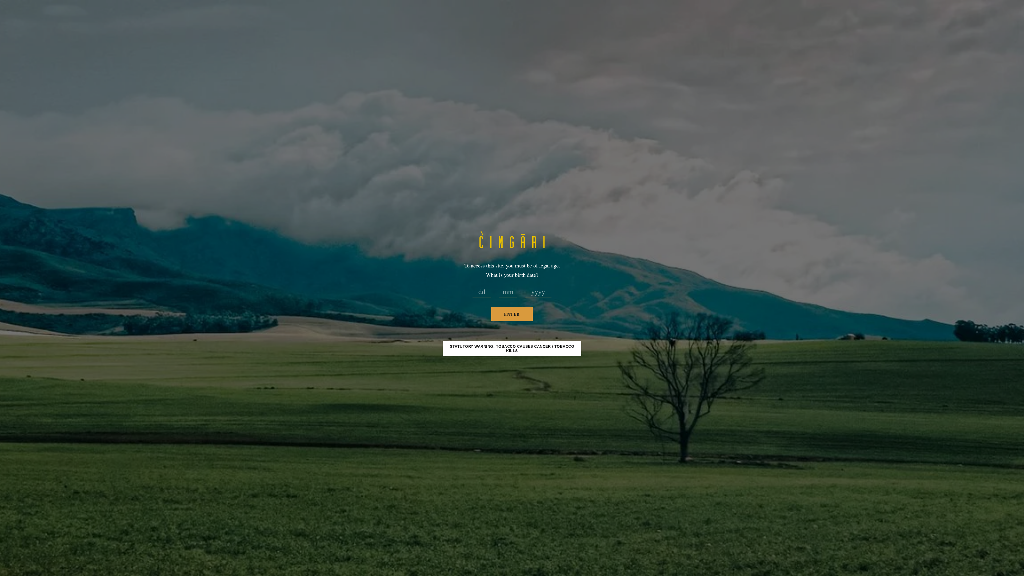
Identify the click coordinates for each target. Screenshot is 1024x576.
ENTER (512, 314)
